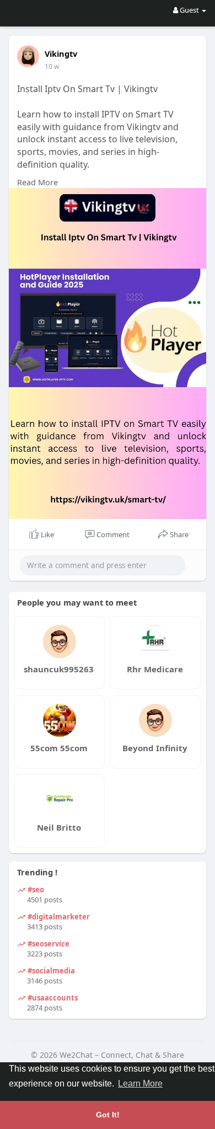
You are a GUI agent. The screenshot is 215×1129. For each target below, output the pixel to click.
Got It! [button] (108, 1114)
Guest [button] (189, 10)
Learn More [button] (140, 1083)
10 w (52, 66)
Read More (37, 182)
